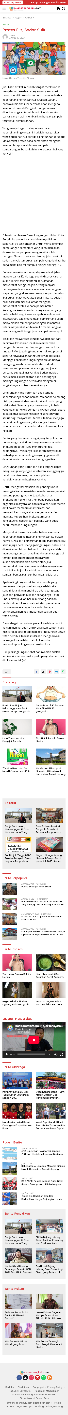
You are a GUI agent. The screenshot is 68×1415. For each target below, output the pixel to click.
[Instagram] (31, 1378)
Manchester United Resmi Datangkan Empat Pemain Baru (17, 1125)
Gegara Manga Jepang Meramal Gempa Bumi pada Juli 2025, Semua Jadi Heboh (49, 858)
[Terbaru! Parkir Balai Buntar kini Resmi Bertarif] (18, 1301)
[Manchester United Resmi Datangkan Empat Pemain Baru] (17, 1111)
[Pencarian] (64, 9)
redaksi (12, 35)
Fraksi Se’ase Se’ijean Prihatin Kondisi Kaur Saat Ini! (41, 918)
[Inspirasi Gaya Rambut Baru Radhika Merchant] (51, 990)
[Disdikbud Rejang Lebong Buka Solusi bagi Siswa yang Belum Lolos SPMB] (49, 1255)
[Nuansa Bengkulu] (25, 8)
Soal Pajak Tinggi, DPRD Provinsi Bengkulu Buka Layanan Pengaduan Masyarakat (18, 858)
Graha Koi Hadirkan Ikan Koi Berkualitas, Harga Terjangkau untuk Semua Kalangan (41, 1197)
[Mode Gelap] (58, 9)
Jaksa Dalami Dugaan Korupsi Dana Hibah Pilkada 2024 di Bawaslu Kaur (49, 1315)
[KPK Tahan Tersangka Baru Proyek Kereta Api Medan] (49, 1330)
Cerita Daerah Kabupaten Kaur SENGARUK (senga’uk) (50, 708)
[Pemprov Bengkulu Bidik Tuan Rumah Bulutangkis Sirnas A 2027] (17, 1080)
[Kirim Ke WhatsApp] (63, 671)
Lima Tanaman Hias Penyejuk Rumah (13, 740)
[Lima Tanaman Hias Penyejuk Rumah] (17, 727)
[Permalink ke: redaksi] (5, 36)
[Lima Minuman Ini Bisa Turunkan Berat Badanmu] (51, 962)
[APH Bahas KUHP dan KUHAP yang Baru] (18, 1330)
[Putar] (6, 1054)
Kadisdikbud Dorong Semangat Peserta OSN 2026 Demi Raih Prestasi (18, 1269)
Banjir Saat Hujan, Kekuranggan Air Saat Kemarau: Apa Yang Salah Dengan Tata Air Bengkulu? (16, 708)
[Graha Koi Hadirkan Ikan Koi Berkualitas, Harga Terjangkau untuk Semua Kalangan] (9, 1198)
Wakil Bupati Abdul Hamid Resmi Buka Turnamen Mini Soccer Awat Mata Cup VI (50, 1125)
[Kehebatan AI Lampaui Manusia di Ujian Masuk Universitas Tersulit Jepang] (51, 757)
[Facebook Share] (36, 671)
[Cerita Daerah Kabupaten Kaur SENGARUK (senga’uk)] (51, 694)
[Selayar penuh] (61, 1054)
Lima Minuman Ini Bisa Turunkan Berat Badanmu (50, 976)
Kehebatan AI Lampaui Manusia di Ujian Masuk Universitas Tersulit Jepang (51, 771)
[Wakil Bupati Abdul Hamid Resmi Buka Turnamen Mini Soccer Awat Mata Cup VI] (51, 1111)
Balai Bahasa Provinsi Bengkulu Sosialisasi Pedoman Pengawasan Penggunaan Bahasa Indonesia (48, 829)
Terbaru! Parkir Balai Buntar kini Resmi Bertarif (16, 1315)
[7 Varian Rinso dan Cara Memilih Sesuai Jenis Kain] (17, 757)
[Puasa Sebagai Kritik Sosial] (9, 889)
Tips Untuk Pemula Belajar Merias (50, 740)
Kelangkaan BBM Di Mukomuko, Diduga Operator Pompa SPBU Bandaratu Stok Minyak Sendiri (43, 933)
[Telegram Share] (56, 671)
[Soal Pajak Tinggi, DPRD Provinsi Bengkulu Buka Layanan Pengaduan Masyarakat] (18, 844)
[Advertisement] (34, 194)
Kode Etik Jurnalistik (20, 1390)
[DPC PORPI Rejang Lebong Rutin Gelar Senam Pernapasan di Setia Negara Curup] (9, 1183)
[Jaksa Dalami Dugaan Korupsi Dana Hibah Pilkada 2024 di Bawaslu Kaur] (49, 1301)
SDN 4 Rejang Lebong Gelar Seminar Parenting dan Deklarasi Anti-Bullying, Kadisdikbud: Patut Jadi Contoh (49, 1240)
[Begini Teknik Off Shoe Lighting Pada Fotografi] (17, 990)
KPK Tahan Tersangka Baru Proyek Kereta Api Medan (49, 1344)
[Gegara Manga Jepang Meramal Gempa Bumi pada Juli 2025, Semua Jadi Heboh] (49, 844)
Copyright (38, 1387)
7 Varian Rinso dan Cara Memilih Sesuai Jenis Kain (16, 770)
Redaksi (9, 1387)
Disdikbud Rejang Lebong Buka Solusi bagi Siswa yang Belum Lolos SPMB (49, 1269)
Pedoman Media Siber (47, 1390)
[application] (34, 1040)
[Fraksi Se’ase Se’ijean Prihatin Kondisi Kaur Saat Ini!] (9, 919)
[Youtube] (37, 1378)
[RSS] (49, 1378)
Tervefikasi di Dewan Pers (34, 1398)
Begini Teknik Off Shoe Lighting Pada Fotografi (15, 1003)
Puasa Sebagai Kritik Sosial (36, 886)
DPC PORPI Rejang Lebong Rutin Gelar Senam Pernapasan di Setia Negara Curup (42, 1182)
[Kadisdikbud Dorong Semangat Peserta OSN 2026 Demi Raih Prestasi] (18, 1255)
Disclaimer (23, 1387)
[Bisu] (56, 1054)
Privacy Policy (54, 1387)
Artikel (6, 24)
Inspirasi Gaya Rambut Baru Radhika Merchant (49, 1003)
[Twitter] (25, 1378)
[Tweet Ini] (43, 671)
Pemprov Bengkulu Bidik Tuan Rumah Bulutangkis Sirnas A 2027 (16, 1094)
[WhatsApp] (43, 1378)
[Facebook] (19, 1378)
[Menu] (4, 9)
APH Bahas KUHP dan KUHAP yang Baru (16, 1343)
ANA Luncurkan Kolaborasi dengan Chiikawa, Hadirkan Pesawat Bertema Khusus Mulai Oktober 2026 (42, 1152)
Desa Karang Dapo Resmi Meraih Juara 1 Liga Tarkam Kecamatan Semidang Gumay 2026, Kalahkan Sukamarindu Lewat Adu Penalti (50, 1094)
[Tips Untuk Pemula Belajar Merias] (51, 727)
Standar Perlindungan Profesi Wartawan (34, 1394)
